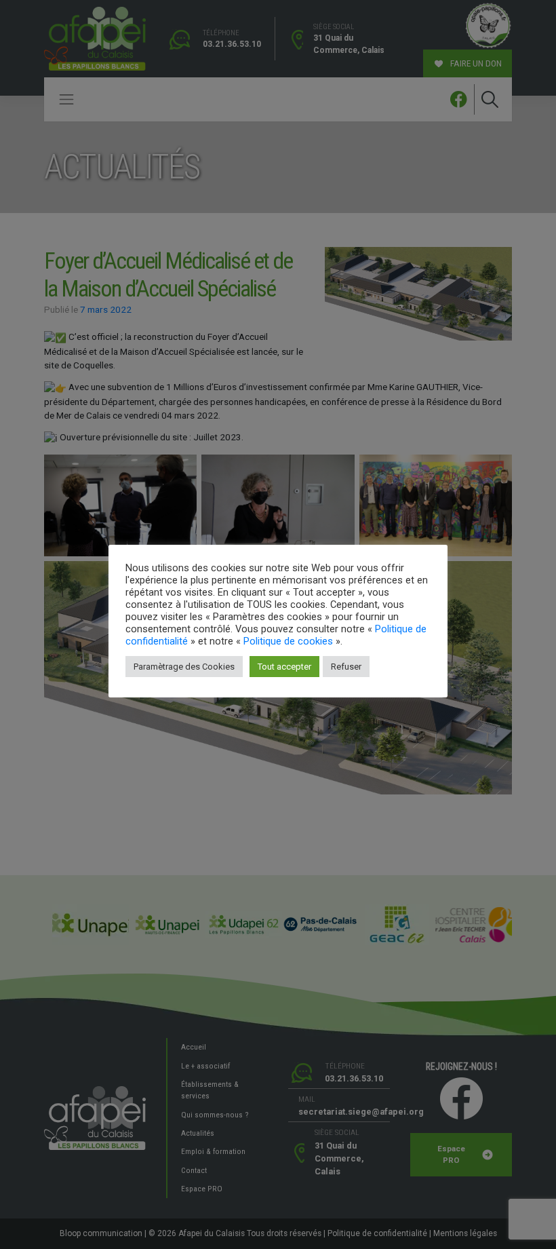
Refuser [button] (346, 666)
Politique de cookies (288, 641)
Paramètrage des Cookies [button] (184, 666)
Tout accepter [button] (284, 666)
